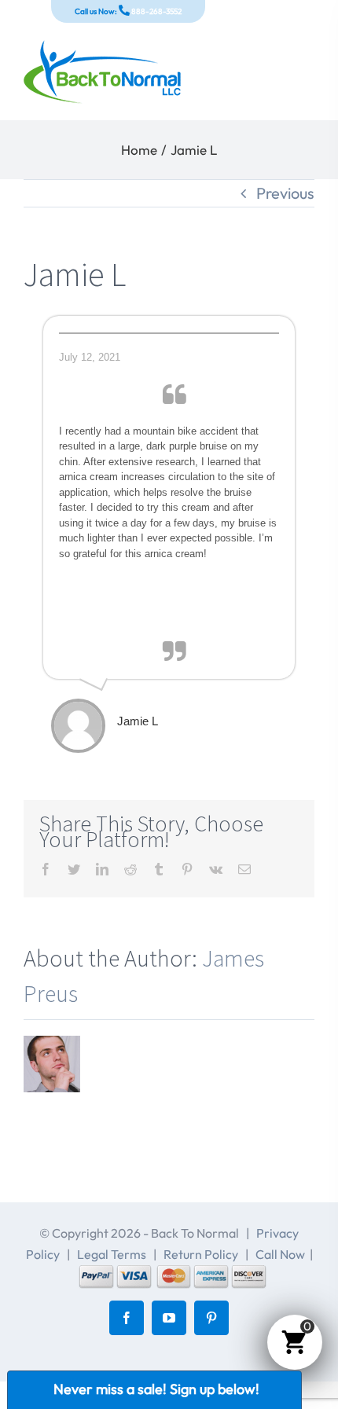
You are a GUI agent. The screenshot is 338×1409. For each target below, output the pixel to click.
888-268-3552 (156, 11)
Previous (285, 193)
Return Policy (200, 1254)
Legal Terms (111, 1254)
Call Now (280, 1254)
